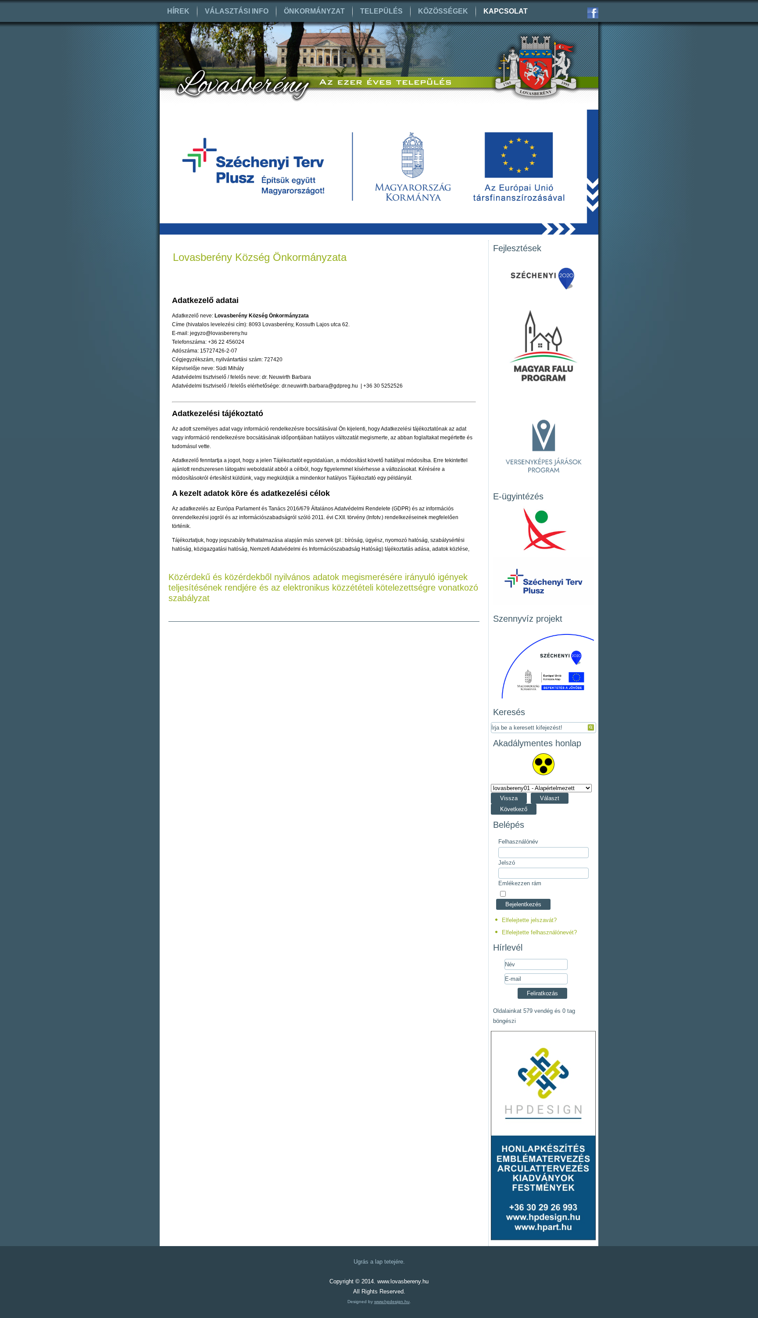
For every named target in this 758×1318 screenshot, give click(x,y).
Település (381, 11)
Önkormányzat (314, 11)
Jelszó (506, 862)
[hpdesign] (543, 1238)
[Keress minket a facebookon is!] (592, 12)
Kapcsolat (505, 11)
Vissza (509, 798)
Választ (549, 798)
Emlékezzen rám (519, 883)
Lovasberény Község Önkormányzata (260, 257)
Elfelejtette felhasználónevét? (539, 932)
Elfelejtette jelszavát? (529, 920)
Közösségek (443, 11)
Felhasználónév (518, 841)
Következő (513, 809)
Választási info (236, 11)
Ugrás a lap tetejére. (379, 1261)
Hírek (178, 11)
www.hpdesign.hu (392, 1301)
